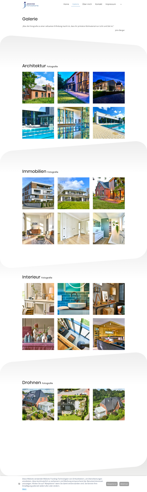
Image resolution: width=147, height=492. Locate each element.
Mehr (24, 489)
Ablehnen (124, 484)
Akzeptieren (112, 484)
